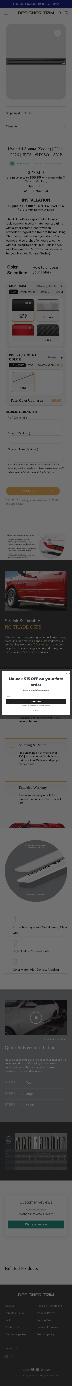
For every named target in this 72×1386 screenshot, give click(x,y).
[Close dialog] (67, 673)
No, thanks (36, 711)
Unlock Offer (36, 701)
